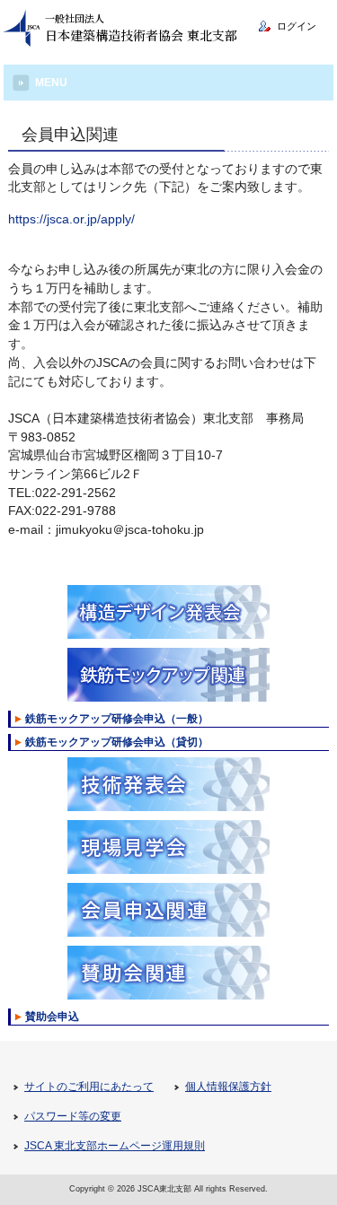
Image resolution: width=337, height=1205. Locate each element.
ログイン (296, 26)
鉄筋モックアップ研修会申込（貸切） (116, 742)
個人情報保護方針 (228, 1086)
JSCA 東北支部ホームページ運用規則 (114, 1146)
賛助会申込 (52, 1016)
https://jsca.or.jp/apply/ (71, 219)
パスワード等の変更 (72, 1116)
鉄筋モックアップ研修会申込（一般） (116, 718)
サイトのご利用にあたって (89, 1086)
